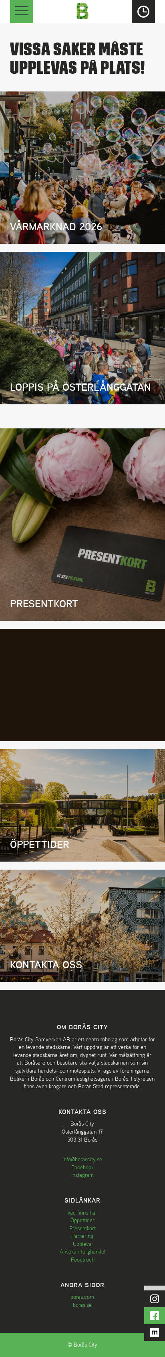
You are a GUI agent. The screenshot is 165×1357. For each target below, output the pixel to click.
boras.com (82, 1296)
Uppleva (82, 1243)
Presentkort (82, 1228)
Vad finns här (82, 1212)
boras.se (82, 1304)
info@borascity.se (82, 1159)
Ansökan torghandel (82, 1251)
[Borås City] (82, 10)
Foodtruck (82, 1259)
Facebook (82, 1167)
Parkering (82, 1235)
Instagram (82, 1174)
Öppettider (82, 1220)
